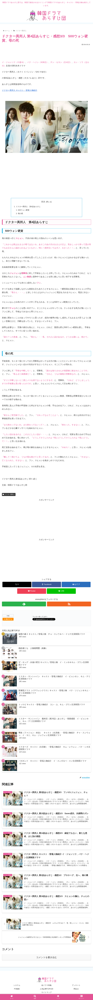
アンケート (76, 985)
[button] (86, 566)
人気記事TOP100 (46, 989)
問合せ (76, 989)
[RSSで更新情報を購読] (69, 604)
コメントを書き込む (46, 957)
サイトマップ (46, 992)
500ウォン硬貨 (23, 210)
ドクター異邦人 (10, 494)
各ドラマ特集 (46, 985)
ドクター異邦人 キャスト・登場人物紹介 (19, 90)
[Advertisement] (46, 52)
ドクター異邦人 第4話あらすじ (28, 206)
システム (16, 985)
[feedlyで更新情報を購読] (24, 604)
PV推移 (17, 989)
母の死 (20, 213)
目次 (43, 202)
